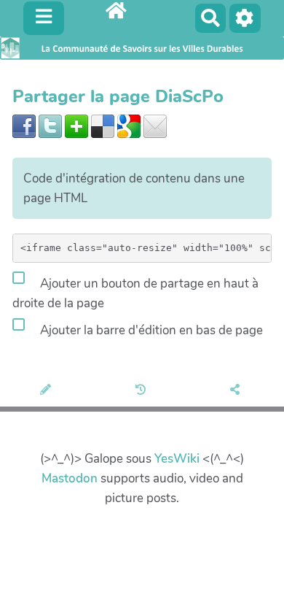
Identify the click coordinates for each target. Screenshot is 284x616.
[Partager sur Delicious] (102, 125)
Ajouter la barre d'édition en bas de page (150, 330)
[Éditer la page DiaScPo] (47, 390)
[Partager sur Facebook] (24, 125)
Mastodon (70, 478)
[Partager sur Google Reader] (129, 125)
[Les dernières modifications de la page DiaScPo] (142, 390)
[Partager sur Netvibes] (76, 125)
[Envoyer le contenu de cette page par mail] (155, 125)
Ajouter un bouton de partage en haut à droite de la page (135, 293)
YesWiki (177, 458)
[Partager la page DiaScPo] (237, 390)
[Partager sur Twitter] (50, 125)
